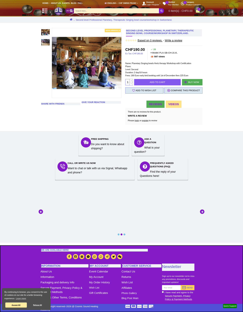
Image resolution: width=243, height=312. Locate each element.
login (137, 120)
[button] (41, 211)
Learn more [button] (21, 298)
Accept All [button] (16, 305)
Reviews (155, 104)
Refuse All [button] (37, 305)
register (145, 120)
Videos (173, 104)
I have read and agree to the (179, 296)
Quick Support (230, 306)
